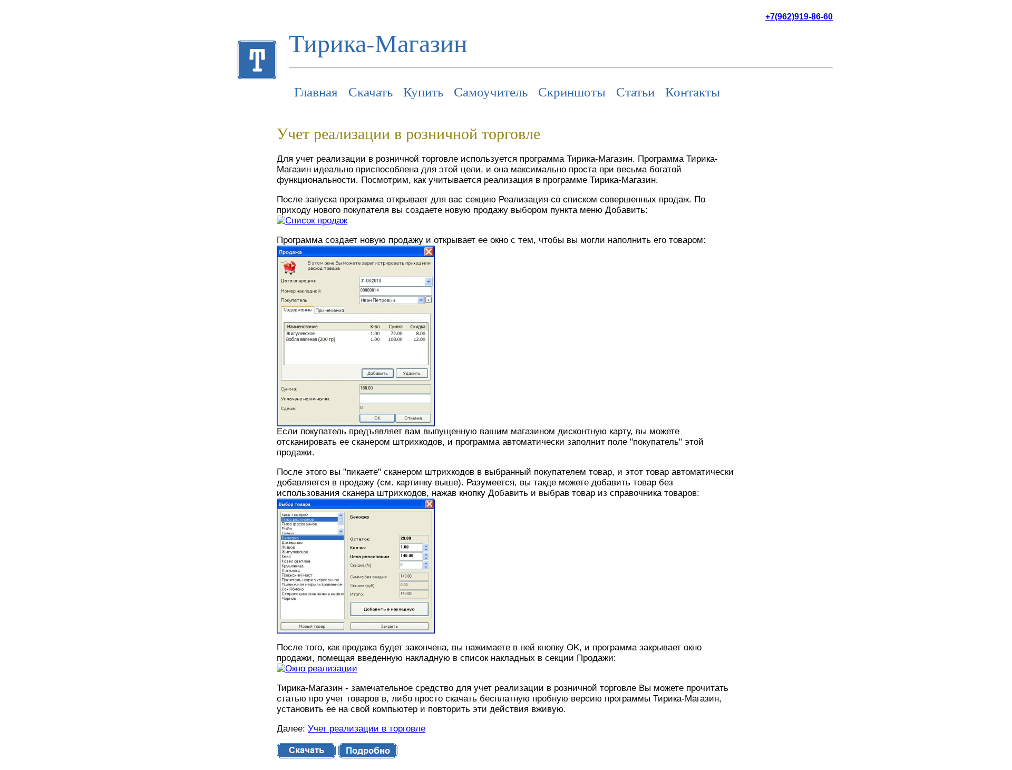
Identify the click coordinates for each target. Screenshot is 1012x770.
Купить (423, 91)
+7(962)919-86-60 (799, 16)
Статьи (635, 91)
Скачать (370, 91)
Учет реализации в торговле (366, 729)
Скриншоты (572, 91)
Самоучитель (491, 91)
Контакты (692, 91)
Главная (316, 91)
